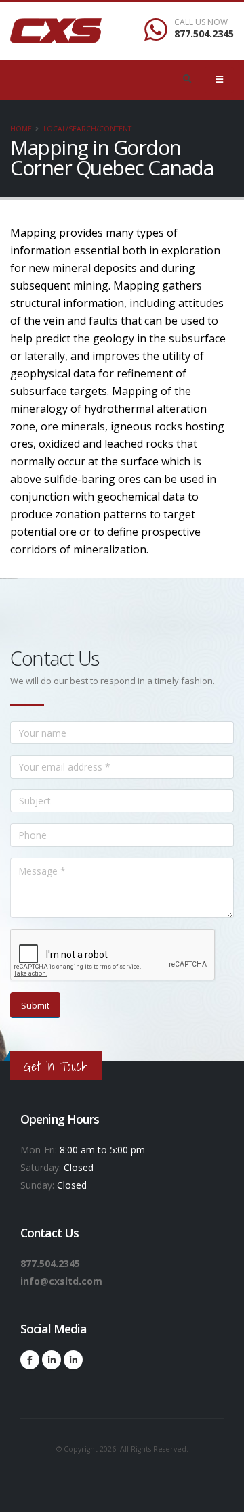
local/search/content (87, 128)
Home (21, 128)
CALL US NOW (201, 22)
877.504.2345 (204, 33)
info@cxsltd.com (61, 1281)
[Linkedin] (51, 1359)
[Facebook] (29, 1359)
